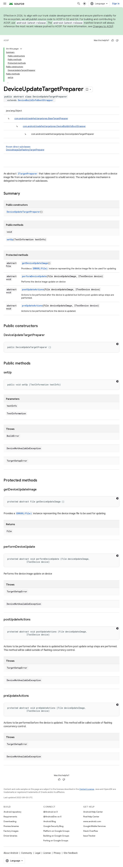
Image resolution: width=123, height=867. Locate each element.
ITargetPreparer (27, 173)
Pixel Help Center (91, 816)
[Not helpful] (117, 40)
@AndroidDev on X (52, 816)
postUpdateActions (33, 289)
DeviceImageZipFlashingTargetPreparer (25, 149)
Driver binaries (10, 835)
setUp (10, 239)
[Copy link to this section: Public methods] (33, 363)
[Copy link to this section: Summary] (23, 194)
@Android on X (50, 811)
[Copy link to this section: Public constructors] (41, 326)
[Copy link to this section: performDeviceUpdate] (38, 547)
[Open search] (79, 3)
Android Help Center (93, 811)
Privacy (57, 853)
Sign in (115, 3)
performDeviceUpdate (34, 276)
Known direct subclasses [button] (25, 148)
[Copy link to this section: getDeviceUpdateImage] (40, 489)
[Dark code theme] (117, 344)
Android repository (12, 811)
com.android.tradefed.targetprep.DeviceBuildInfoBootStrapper (54, 126)
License (47, 853)
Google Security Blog (53, 826)
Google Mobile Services (94, 826)
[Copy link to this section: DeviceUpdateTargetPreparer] (48, 335)
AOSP (6, 40)
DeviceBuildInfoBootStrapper (35, 100)
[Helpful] (112, 40)
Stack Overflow (90, 831)
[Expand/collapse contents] (21, 49)
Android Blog (49, 821)
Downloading (10, 821)
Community (26, 853)
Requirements (10, 816)
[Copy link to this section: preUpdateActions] (32, 696)
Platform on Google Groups (56, 831)
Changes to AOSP (103, 26)
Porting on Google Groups (55, 840)
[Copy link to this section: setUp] (15, 372)
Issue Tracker (89, 835)
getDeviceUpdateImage (35, 263)
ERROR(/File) (40, 268)
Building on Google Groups (56, 835)
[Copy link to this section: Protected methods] (40, 480)
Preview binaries (11, 826)
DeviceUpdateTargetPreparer (23, 211)
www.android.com (92, 821)
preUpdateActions (32, 305)
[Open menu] (5, 3)
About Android (11, 853)
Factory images (11, 831)
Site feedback (71, 853)
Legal (37, 853)
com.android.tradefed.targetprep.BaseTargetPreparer (41, 118)
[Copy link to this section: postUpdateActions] (33, 619)
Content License (86, 789)
